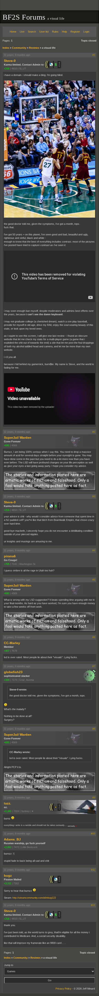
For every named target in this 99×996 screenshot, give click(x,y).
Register (75, 31)
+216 (6, 68)
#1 (93, 55)
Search (32, 31)
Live (22, 31)
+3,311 (7, 883)
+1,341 (8, 811)
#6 (93, 637)
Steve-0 (10, 61)
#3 (93, 496)
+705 (6, 564)
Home (13, 31)
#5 (93, 579)
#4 (93, 550)
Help (64, 31)
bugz (8, 875)
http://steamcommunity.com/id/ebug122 (34, 897)
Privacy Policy (63, 988)
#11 (93, 869)
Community (19, 47)
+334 (6, 679)
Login (86, 31)
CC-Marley (12, 643)
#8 (93, 728)
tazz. (7, 803)
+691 (6, 445)
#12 (93, 905)
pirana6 (10, 556)
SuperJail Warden (17, 437)
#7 (93, 666)
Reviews (34, 47)
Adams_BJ (12, 839)
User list (44, 31)
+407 (6, 650)
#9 (93, 797)
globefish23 (13, 672)
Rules (55, 31)
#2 (93, 431)
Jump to (8, 965)
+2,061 (8, 847)
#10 (93, 833)
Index (6, 47)
